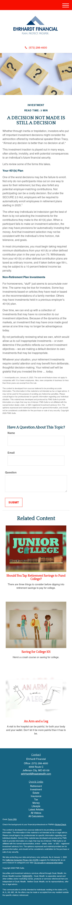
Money (36, 802)
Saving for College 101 (36, 652)
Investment (36, 789)
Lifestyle (36, 806)
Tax (36, 799)
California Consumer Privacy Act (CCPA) (22, 859)
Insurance (36, 796)
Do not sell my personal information (48, 862)
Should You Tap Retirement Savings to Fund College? (36, 577)
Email (11, 453)
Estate (36, 792)
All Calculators (36, 816)
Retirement (36, 786)
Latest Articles (36, 809)
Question (11, 472)
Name (11, 433)
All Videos (36, 812)
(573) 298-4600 (38, 47)
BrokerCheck (60, 824)
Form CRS (12, 819)
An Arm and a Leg (36, 721)
